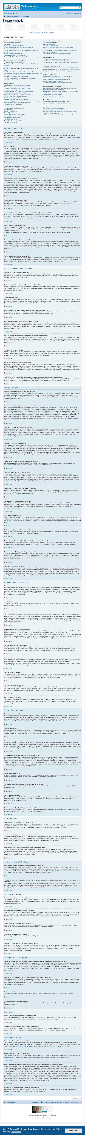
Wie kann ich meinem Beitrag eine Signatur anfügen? (17, 88)
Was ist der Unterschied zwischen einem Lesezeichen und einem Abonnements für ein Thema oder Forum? (59, 89)
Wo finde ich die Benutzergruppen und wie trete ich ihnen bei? (58, 47)
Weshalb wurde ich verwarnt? (11, 98)
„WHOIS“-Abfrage (55, 1068)
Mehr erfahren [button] (16, 1132)
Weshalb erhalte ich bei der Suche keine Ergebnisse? (56, 78)
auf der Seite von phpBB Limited (23, 1046)
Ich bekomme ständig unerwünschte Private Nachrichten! (57, 60)
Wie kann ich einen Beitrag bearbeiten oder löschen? (17, 86)
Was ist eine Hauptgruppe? (50, 52)
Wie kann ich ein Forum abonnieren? (52, 94)
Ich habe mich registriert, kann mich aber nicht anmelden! (18, 47)
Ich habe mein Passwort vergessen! (13, 53)
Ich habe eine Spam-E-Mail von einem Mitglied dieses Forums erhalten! (61, 62)
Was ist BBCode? (8, 109)
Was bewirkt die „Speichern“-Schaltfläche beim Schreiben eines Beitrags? (22, 101)
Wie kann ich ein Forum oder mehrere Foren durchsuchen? (58, 76)
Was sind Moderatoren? (49, 44)
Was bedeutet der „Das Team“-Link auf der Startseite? (56, 53)
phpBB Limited (72, 326)
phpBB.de (7, 328)
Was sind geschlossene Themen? (12, 120)
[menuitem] (15, 13)
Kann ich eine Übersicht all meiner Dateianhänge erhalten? (57, 103)
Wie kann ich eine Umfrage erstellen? (13, 90)
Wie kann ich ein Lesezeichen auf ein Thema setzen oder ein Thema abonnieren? (60, 92)
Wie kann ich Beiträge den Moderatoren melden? (16, 99)
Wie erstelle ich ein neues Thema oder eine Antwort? (17, 85)
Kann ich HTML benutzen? (10, 111)
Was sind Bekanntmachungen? (12, 117)
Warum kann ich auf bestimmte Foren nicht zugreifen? (17, 94)
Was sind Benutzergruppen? (50, 45)
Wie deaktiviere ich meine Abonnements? (53, 96)
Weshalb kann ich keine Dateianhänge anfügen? (16, 96)
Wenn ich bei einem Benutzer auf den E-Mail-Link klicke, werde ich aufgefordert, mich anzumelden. (20, 79)
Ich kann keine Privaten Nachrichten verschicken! (55, 59)
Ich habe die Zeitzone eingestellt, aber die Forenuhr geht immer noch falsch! (21, 69)
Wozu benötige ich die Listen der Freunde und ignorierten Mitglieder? (60, 67)
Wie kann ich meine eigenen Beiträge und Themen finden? (57, 82)
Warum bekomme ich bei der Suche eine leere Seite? (56, 79)
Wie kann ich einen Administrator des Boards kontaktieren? (58, 115)
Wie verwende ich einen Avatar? (12, 75)
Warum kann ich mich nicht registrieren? (14, 45)
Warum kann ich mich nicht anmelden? (13, 49)
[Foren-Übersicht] (12, 6)
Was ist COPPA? (8, 44)
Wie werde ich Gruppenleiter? (50, 49)
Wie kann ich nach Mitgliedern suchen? (53, 81)
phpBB (37, 1115)
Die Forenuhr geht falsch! (10, 67)
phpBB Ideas (7, 1057)
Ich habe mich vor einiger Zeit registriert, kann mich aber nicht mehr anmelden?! (21, 51)
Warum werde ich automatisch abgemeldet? (15, 55)
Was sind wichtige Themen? (11, 119)
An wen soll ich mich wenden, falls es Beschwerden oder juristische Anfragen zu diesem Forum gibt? (60, 112)
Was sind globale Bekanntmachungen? (13, 116)
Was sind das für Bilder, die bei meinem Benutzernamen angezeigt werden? (23, 73)
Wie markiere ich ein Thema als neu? (13, 104)
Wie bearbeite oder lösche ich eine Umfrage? (15, 93)
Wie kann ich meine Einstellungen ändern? (14, 62)
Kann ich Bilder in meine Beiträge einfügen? (15, 114)
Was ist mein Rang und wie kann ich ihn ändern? (16, 76)
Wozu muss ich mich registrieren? (12, 42)
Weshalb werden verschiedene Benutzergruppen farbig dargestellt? (60, 50)
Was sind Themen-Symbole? (11, 122)
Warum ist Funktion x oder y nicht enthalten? (54, 110)
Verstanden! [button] (73, 1130)
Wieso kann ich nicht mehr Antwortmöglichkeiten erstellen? (18, 91)
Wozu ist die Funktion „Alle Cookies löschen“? (15, 56)
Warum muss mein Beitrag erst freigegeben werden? (17, 102)
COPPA (21, 182)
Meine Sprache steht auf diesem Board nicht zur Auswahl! (18, 71)
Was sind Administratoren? (50, 42)
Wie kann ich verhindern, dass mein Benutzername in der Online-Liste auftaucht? (21, 64)
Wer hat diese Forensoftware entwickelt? (53, 108)
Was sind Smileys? (8, 112)
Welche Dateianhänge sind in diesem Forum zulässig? (56, 101)
